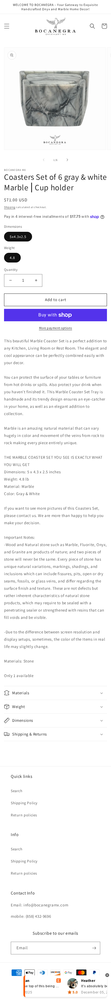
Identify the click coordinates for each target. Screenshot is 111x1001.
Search (17, 790)
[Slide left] (44, 160)
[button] (7, 26)
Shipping (9, 207)
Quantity (11, 269)
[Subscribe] (94, 948)
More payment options (55, 328)
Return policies (24, 815)
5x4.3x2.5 (18, 236)
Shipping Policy (24, 802)
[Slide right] (67, 160)
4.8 (12, 257)
